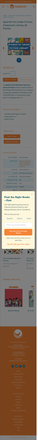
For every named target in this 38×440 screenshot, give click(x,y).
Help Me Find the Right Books (18, 232)
